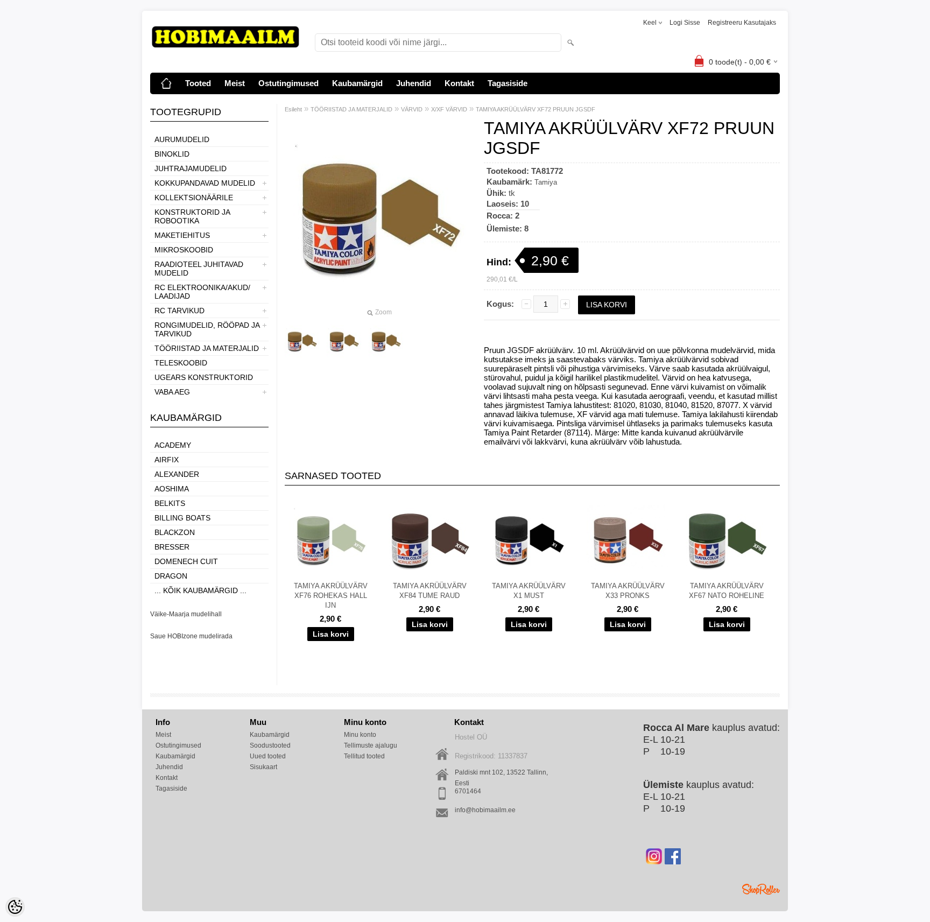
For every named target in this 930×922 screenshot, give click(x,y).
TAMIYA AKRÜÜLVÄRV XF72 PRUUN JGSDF (535, 109)
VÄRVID (411, 109)
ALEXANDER (176, 474)
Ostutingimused (288, 83)
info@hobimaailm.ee (485, 810)
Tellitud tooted (364, 756)
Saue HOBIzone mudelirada (191, 636)
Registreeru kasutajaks (742, 22)
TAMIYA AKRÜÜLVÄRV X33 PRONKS (628, 591)
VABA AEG (172, 392)
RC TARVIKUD (179, 310)
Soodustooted (270, 745)
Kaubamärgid (357, 83)
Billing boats (182, 517)
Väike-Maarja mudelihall (186, 614)
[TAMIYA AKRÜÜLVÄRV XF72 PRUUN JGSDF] (344, 340)
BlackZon (174, 532)
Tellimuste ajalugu (370, 745)
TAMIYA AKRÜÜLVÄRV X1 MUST (529, 591)
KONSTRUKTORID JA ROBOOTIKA (192, 216)
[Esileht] (166, 83)
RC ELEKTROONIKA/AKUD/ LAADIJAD (202, 291)
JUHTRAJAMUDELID (190, 168)
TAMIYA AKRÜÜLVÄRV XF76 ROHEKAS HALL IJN (331, 595)
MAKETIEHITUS (182, 235)
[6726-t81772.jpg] (302, 340)
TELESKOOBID (180, 362)
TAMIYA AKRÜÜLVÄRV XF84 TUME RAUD (430, 591)
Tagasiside (507, 83)
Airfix (166, 459)
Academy (172, 445)
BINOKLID (171, 154)
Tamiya (545, 182)
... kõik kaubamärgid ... (200, 590)
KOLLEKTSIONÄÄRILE (193, 197)
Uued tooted (268, 756)
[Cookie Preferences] (15, 907)
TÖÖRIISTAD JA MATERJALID (206, 348)
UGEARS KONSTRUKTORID (203, 377)
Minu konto (360, 734)
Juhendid (413, 83)
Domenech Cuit (186, 561)
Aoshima (171, 488)
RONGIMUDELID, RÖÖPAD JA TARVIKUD (206, 329)
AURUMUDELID (181, 139)
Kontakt (459, 83)
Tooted (198, 83)
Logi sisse (685, 22)
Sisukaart (263, 767)
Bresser (171, 547)
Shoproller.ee (761, 889)
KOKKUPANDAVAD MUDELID (204, 183)
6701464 (468, 791)
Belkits (169, 503)
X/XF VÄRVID (449, 109)
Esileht (293, 109)
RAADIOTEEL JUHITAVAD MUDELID (198, 268)
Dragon (170, 576)
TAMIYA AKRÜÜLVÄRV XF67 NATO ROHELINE (726, 591)
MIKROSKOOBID (183, 249)
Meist (234, 83)
